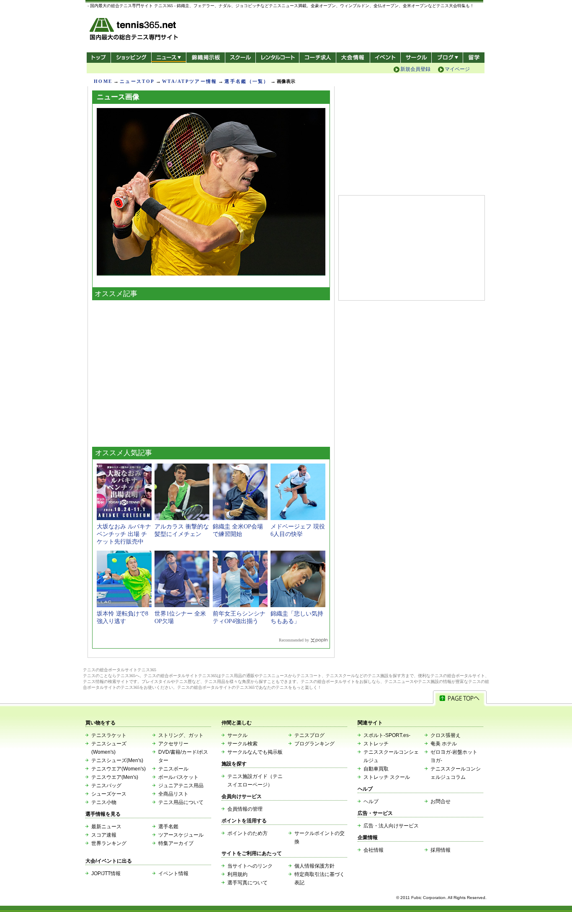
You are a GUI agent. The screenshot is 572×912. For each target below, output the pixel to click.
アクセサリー (173, 744)
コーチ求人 (318, 57)
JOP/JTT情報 (106, 873)
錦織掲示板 (205, 57)
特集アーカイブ (175, 843)
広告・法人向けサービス (391, 826)
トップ (99, 57)
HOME (103, 81)
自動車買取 (376, 769)
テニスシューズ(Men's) (117, 760)
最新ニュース (106, 827)
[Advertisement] (211, 371)
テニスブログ (309, 735)
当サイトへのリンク (250, 866)
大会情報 (353, 57)
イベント (385, 57)
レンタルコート (278, 57)
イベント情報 (173, 873)
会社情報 (373, 850)
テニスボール (173, 769)
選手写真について (247, 883)
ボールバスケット (178, 777)
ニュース (168, 57)
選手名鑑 (168, 827)
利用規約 (237, 874)
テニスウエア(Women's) (118, 769)
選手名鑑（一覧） (246, 81)
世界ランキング (108, 843)
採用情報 (440, 850)
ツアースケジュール (181, 835)
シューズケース (108, 794)
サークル (416, 57)
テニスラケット (108, 735)
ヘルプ (371, 801)
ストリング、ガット (181, 735)
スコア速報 (103, 835)
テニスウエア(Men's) (114, 777)
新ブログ (447, 57)
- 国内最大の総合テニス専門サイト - (135, 30)
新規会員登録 (415, 69)
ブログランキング (314, 744)
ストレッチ (376, 744)
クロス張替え (445, 735)
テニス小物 (103, 802)
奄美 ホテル (443, 744)
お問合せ (440, 801)
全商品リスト (173, 794)
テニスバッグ (106, 785)
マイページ (457, 69)
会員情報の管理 (245, 809)
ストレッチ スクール (386, 777)
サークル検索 (242, 744)
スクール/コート (240, 57)
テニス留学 (473, 57)
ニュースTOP (137, 81)
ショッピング (131, 57)
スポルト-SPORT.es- (386, 735)
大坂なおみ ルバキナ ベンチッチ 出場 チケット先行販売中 (124, 534)
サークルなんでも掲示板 (255, 752)
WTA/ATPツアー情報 (189, 81)
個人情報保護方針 (314, 866)
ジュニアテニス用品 (181, 785)
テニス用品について (181, 802)
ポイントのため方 (247, 833)
